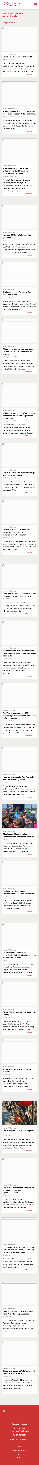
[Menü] (35, 4)
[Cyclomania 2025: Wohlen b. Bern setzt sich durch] (19, 274)
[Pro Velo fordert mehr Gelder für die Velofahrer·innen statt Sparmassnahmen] (19, 1170)
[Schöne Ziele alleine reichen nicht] (19, 39)
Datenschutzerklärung (19, 1450)
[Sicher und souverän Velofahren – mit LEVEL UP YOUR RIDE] (19, 1353)
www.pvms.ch (25, 1439)
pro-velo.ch (12, 22)
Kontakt (19, 1457)
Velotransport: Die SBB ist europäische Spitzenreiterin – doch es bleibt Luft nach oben (19, 955)
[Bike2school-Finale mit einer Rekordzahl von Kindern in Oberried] (19, 816)
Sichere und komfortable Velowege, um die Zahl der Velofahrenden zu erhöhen (18, 351)
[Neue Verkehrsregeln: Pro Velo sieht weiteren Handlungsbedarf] (19, 759)
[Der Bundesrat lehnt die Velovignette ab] (19, 1113)
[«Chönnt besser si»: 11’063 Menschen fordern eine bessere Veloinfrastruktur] (19, 93)
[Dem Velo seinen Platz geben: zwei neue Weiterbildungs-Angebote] (19, 1293)
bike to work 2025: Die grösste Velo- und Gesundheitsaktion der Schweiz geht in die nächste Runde (18, 1249)
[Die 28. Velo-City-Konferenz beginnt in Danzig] (19, 994)
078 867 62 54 (21, 1435)
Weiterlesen (28, 74)
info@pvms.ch (14, 1439)
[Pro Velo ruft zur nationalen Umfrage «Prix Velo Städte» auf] (19, 455)
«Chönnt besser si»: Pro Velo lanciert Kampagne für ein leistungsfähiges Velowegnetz (19, 415)
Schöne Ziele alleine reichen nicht (17, 57)
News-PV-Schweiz (9, 54)
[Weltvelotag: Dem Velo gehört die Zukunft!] (19, 1051)
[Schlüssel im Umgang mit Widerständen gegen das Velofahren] (19, 873)
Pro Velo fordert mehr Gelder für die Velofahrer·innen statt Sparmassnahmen (18, 1190)
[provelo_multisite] (14, 4)
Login (19, 1454)
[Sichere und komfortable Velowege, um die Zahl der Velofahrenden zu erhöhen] (19, 331)
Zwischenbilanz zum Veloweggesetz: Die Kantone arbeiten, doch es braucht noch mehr (19, 653)
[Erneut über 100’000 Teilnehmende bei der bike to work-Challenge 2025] (19, 576)
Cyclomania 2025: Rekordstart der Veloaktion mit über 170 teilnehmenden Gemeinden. (17, 532)
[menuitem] (35, 4)
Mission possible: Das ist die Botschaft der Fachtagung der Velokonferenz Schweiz (16, 170)
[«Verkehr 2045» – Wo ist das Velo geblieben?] (19, 217)
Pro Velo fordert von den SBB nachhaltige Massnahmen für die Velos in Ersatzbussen (19, 715)
